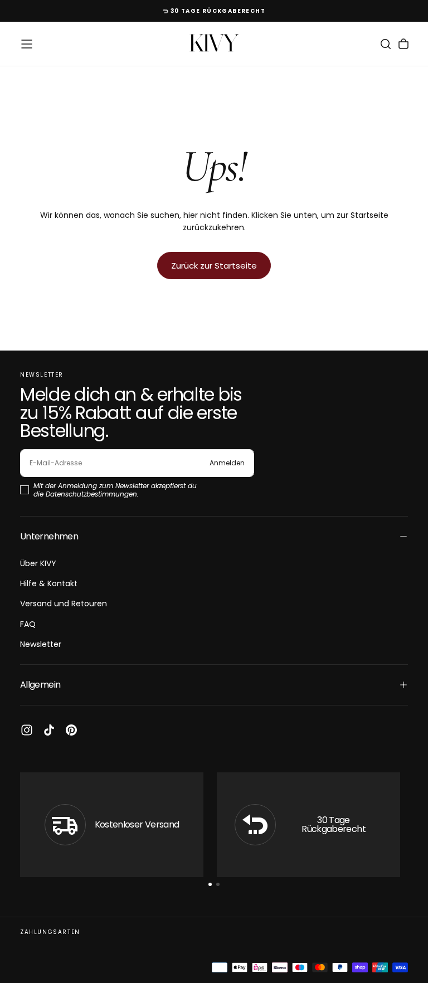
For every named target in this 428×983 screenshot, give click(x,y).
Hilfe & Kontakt (48, 583)
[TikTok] (49, 730)
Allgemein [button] (40, 684)
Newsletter (40, 644)
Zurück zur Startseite (214, 265)
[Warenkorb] (403, 44)
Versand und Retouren (63, 603)
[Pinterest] (71, 730)
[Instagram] (26, 730)
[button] (26, 44)
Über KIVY (38, 563)
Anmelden (227, 463)
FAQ (28, 624)
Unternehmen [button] (49, 536)
